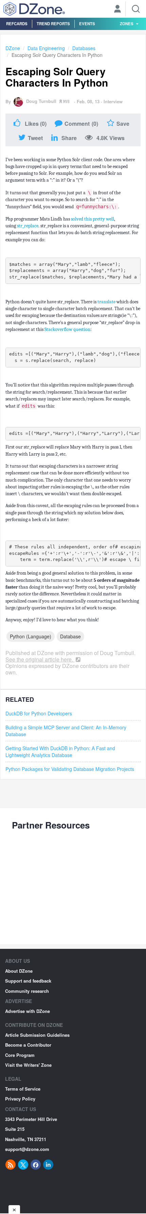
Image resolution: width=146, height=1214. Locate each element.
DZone (12, 48)
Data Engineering (46, 48)
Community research (27, 991)
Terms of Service (22, 1089)
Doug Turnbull (41, 101)
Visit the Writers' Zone (28, 1065)
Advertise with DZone (27, 1011)
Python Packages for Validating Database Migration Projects (69, 768)
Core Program (20, 1055)
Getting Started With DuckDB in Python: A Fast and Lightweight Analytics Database (60, 751)
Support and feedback (28, 980)
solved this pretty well (92, 219)
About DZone (19, 971)
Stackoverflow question (67, 329)
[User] (117, 9)
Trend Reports (53, 23)
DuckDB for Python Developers (38, 713)
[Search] (136, 8)
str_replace (27, 226)
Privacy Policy (20, 1098)
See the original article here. (39, 659)
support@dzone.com (27, 1149)
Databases (83, 48)
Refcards (17, 23)
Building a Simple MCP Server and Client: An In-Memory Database (65, 731)
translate (106, 302)
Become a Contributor (28, 1045)
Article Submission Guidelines (37, 1035)
